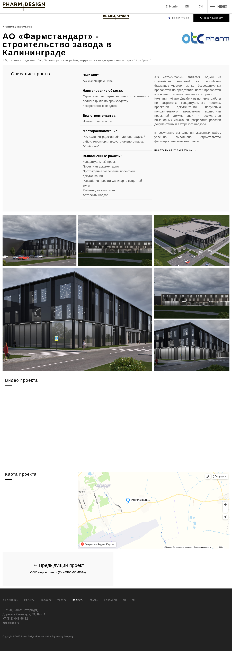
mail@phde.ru (11, 623)
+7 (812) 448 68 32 (15, 618)
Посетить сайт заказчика (173, 150)
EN (187, 6)
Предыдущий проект (58, 568)
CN (201, 6)
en (124, 600)
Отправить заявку (211, 17)
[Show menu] (116, 17)
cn (133, 600)
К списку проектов (17, 26)
